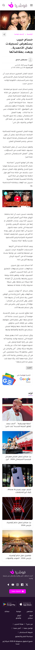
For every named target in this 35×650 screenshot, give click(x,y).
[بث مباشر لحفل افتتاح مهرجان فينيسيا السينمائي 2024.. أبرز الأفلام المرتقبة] (17, 442)
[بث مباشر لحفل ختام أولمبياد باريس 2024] (17, 508)
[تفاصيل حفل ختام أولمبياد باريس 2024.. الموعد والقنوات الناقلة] (17, 541)
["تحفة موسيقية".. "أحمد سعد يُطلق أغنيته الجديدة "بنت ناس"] (17, 409)
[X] (27, 584)
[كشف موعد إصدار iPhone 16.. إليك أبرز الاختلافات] (17, 475)
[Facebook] (22, 584)
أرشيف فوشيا (19, 34)
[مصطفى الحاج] (30, 60)
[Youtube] (13, 584)
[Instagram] (17, 584)
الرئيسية (30, 34)
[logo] (17, 5)
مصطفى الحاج (21, 60)
